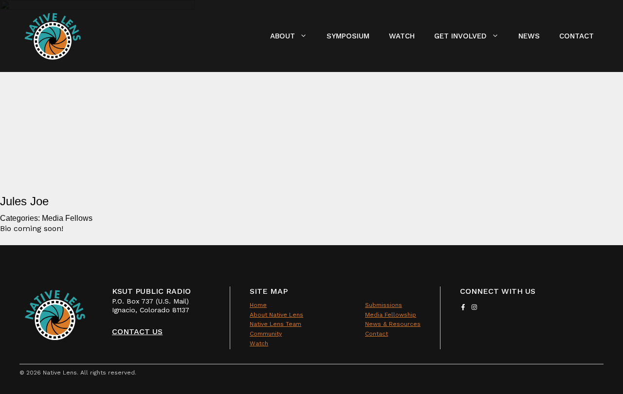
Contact (576, 36)
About (282, 36)
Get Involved (460, 36)
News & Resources (393, 324)
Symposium (348, 36)
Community (266, 333)
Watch (402, 36)
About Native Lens (276, 314)
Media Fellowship (390, 314)
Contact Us (137, 331)
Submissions (383, 305)
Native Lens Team (275, 324)
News (529, 36)
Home (258, 305)
